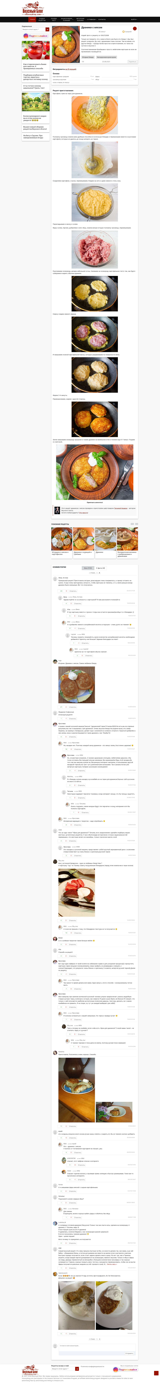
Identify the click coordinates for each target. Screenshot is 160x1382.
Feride (60, 1185)
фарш (97, 76)
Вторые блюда (88, 57)
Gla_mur (61, 860)
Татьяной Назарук (120, 508)
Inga (59, 660)
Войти (133, 19)
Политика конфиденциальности (92, 1366)
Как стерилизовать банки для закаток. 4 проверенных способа (34, 66)
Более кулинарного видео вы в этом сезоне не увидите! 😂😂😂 (34, 118)
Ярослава (75, 743)
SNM (60, 830)
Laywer (73, 634)
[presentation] (132, 524)
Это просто (83, 513)
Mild (68, 622)
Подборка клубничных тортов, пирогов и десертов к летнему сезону (35, 77)
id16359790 (71, 1158)
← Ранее (92, 572)
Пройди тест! (54, 19)
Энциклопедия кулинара (66, 19)
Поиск (32, 19)
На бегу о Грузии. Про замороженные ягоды (33, 136)
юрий (74, 1144)
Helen (69, 1171)
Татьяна (82, 804)
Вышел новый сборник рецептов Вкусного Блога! (35, 128)
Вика (77, 609)
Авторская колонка (80, 19)
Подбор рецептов (42, 19)
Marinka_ (70, 776)
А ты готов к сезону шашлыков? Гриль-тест (34, 87)
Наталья (75, 1209)
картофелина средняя (61, 76)
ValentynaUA (62, 1273)
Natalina (61, 1052)
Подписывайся (38, 35)
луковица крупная (59, 79)
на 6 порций (70, 69)
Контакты (102, 19)
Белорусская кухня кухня (106, 57)
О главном (91, 19)
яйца (97, 79)
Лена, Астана (77, 597)
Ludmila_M (62, 1222)
